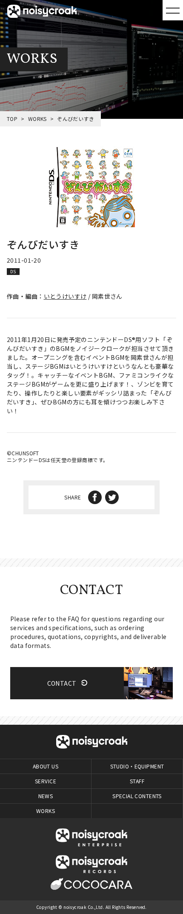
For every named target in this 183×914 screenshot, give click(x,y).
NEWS (45, 795)
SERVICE (45, 781)
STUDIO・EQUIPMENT (137, 766)
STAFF (137, 781)
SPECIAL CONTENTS (137, 795)
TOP (12, 118)
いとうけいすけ (65, 296)
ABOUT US (45, 766)
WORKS (37, 118)
